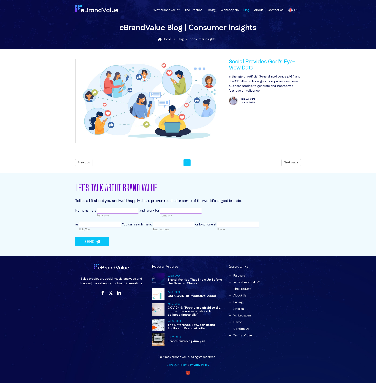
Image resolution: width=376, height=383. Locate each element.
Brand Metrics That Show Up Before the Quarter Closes (195, 282)
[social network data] (149, 142)
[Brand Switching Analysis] (158, 339)
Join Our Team (177, 365)
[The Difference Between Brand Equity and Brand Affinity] (158, 325)
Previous (84, 162)
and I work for (149, 210)
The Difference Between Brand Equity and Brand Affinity (191, 327)
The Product (193, 10)
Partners (239, 275)
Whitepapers (230, 10)
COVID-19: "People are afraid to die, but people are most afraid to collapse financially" (194, 311)
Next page (291, 162)
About (258, 10)
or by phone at (205, 224)
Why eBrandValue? (166, 10)
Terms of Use (242, 335)
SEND (90, 241)
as (77, 224)
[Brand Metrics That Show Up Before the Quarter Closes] (158, 279)
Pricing (211, 10)
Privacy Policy (199, 365)
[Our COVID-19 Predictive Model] (158, 294)
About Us (240, 295)
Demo (237, 322)
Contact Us (276, 10)
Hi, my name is (86, 210)
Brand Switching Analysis (186, 341)
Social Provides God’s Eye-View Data (262, 65)
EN (296, 10)
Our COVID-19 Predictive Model (192, 296)
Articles (238, 309)
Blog (246, 10)
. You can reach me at (137, 224)
